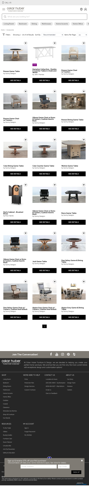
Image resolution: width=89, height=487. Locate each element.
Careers (69, 390)
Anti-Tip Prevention (9, 449)
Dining (34, 24)
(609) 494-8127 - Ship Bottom (55, 386)
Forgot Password (29, 431)
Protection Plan (29, 383)
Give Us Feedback (51, 393)
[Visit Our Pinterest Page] (69, 354)
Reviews (70, 386)
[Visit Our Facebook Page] (51, 354)
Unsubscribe (7, 446)
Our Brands (6, 418)
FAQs (26, 379)
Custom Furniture (29, 390)
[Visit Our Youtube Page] (57, 354)
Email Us (48, 390)
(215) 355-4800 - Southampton (55, 383)
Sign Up (76, 472)
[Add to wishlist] (25, 43)
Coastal (5, 404)
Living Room (9, 24)
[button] (4, 9)
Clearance (6, 407)
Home (3, 30)
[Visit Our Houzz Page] (74, 354)
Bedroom (23, 24)
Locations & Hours (51, 379)
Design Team (71, 383)
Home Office (78, 24)
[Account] (85, 9)
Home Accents (62, 24)
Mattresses (46, 24)
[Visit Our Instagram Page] (63, 354)
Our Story (70, 379)
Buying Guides (7, 435)
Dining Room (7, 386)
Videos (5, 431)
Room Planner (7, 442)
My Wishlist (28, 435)
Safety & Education (9, 453)
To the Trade (7, 428)
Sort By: (38, 35)
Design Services (29, 386)
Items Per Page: (70, 35)
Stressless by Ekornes (10, 411)
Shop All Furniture (8, 414)
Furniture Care (7, 438)
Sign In (26, 428)
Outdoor (5, 400)
